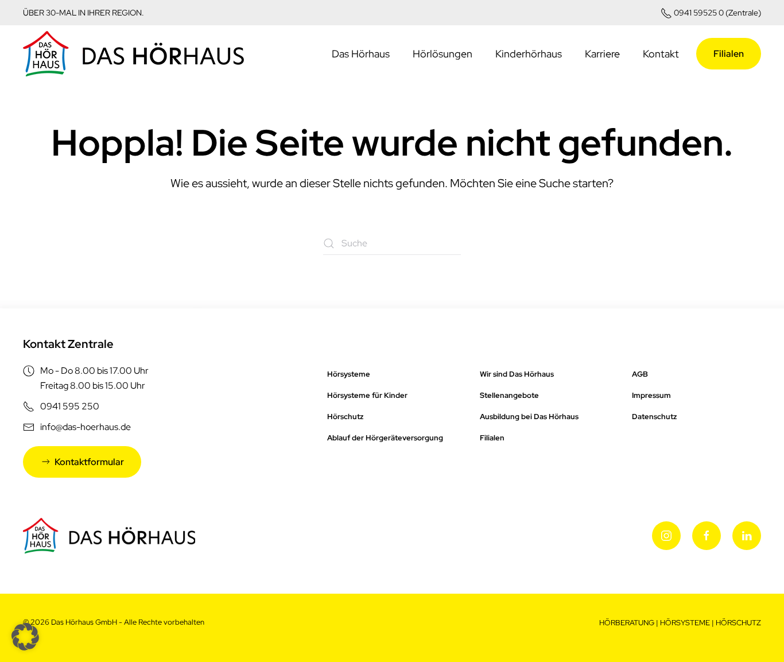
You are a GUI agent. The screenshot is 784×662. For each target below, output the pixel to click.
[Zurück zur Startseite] (133, 54)
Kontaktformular (89, 462)
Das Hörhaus (361, 53)
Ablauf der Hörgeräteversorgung (385, 438)
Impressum (651, 395)
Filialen (728, 54)
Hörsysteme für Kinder (367, 395)
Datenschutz (654, 416)
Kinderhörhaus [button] (528, 53)
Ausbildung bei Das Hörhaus (529, 416)
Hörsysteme (348, 374)
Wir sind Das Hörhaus (517, 374)
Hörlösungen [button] (442, 53)
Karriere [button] (602, 53)
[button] (25, 636)
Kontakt (661, 53)
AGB (640, 374)
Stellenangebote (509, 395)
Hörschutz (345, 416)
